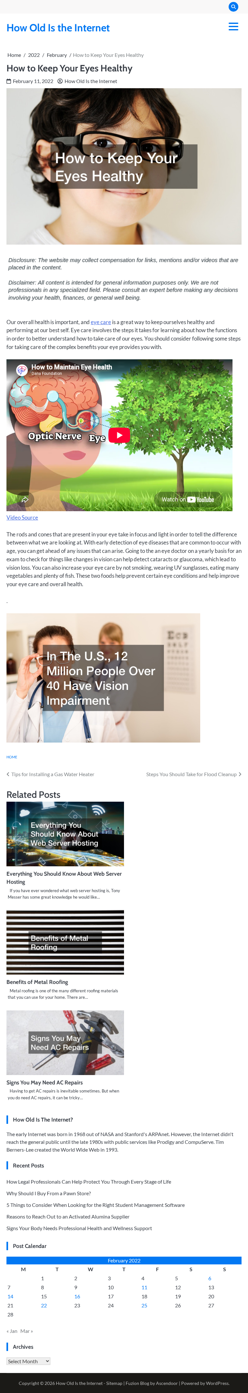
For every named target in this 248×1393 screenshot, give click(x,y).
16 (77, 1296)
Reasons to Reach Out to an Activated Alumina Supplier (67, 1216)
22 (44, 1305)
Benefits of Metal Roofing (37, 981)
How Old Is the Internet (58, 27)
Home (11, 757)
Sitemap (114, 1383)
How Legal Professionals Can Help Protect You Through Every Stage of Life (88, 1181)
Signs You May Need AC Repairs (44, 1082)
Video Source (22, 517)
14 (10, 1296)
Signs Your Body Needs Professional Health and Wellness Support (79, 1228)
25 (144, 1305)
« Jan (11, 1331)
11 (144, 1287)
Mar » (26, 1331)
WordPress (217, 1383)
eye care (101, 322)
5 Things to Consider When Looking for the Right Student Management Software (95, 1205)
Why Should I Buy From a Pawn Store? (48, 1193)
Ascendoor (167, 1383)
